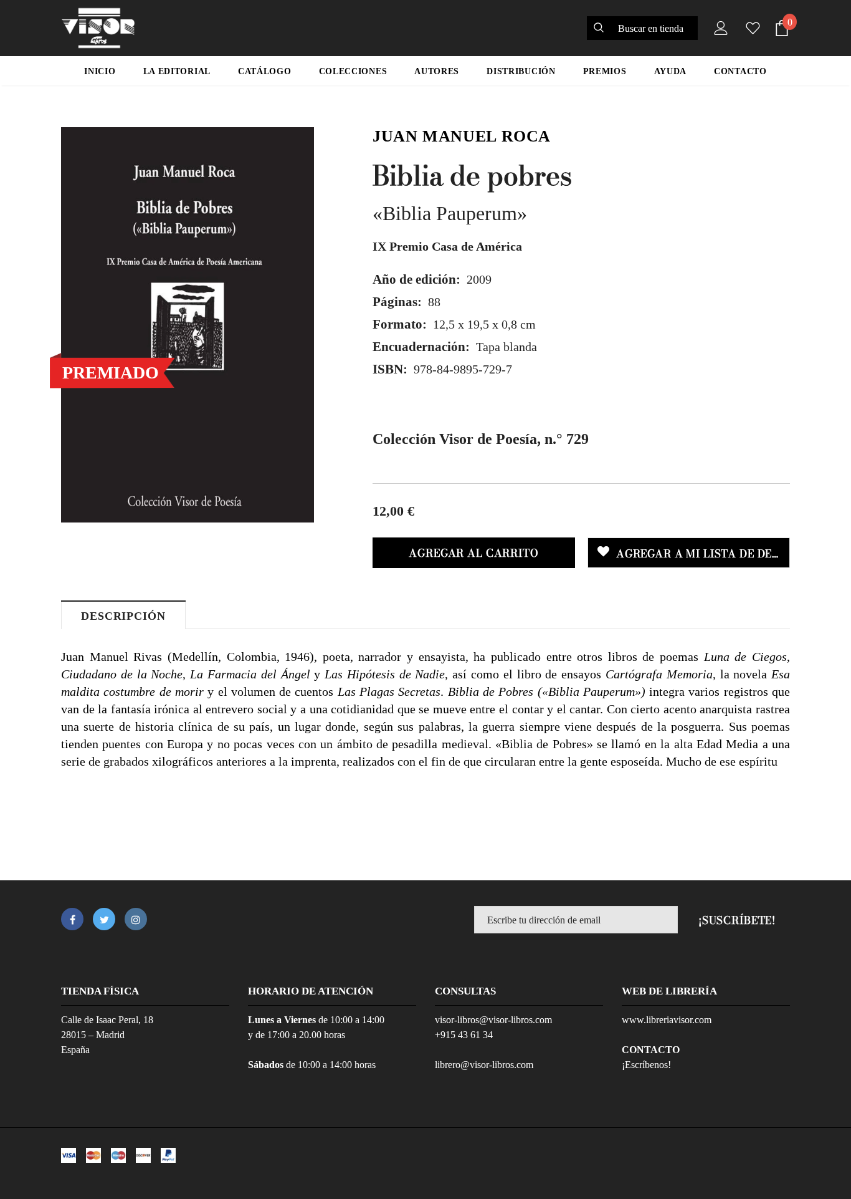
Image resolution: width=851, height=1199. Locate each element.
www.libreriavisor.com (666, 1019)
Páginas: (397, 301)
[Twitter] (104, 919)
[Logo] (98, 28)
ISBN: (390, 369)
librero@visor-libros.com (484, 1064)
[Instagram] (136, 919)
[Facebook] (72, 919)
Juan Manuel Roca (462, 136)
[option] (187, 324)
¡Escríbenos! (646, 1064)
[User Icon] (718, 28)
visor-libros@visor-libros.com (493, 1019)
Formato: (400, 324)
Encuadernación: (421, 346)
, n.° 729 (481, 439)
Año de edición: (416, 279)
